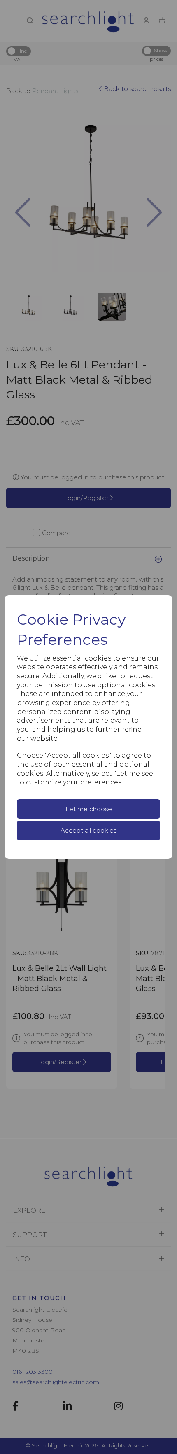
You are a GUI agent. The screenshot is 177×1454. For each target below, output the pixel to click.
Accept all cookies (88, 830)
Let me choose (88, 809)
